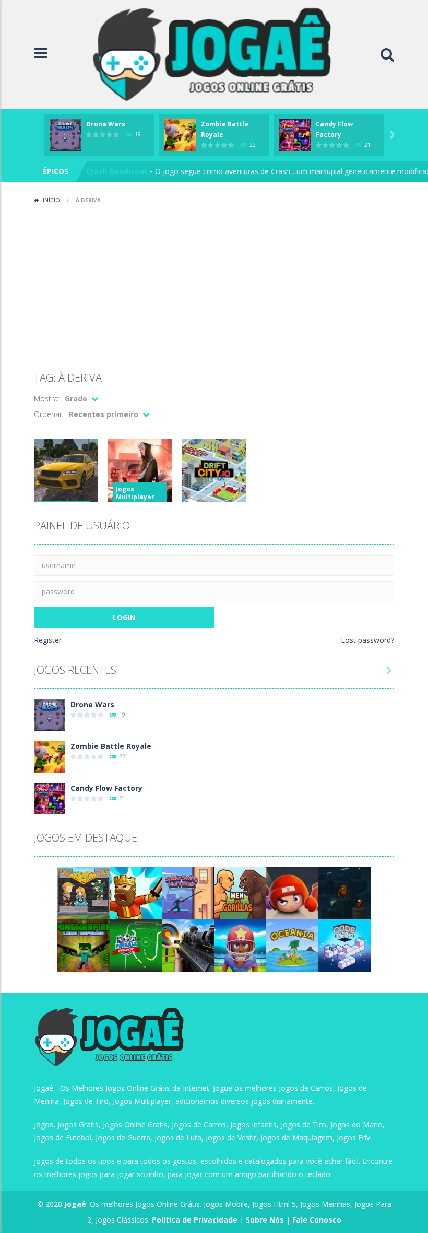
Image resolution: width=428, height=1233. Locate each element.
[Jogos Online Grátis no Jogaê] (216, 54)
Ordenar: (49, 414)
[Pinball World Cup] (136, 945)
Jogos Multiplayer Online (135, 497)
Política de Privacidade (194, 1220)
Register (48, 640)
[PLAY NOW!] (65, 134)
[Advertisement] (214, 286)
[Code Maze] (344, 945)
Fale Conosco (316, 1220)
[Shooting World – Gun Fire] (188, 945)
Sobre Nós (265, 1220)
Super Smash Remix (123, 178)
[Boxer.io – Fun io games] (292, 892)
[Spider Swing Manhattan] (188, 892)
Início (51, 200)
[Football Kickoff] (240, 945)
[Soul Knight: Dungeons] (136, 892)
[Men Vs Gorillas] (240, 892)
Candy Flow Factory (106, 788)
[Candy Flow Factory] (49, 798)
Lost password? (367, 640)
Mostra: (47, 399)
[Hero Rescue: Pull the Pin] (83, 892)
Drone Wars (105, 124)
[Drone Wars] (49, 714)
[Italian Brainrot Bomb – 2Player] (344, 892)
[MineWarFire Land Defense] (83, 945)
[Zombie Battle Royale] (49, 756)
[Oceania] (292, 945)
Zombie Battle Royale (110, 746)
